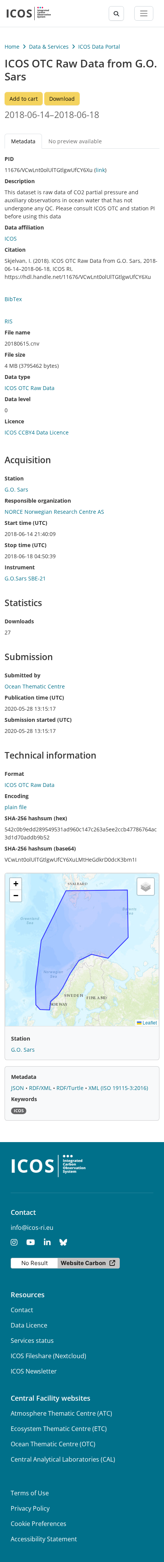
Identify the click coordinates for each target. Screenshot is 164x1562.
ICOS (11, 238)
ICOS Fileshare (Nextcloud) (48, 1356)
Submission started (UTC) (38, 719)
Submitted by (22, 675)
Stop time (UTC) (26, 545)
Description (20, 181)
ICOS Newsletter (34, 1371)
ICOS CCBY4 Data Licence (37, 432)
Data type (17, 376)
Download (62, 98)
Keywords (24, 1099)
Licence (14, 421)
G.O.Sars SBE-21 (25, 578)
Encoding (17, 796)
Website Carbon (83, 1263)
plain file (16, 807)
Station (14, 478)
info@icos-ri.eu (32, 1227)
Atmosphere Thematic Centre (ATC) (61, 1413)
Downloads (19, 621)
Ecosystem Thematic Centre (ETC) (59, 1428)
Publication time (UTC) (34, 697)
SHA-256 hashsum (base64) (40, 848)
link (100, 170)
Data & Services (49, 46)
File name (17, 332)
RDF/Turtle (70, 1088)
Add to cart (24, 98)
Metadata (23, 1076)
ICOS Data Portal (99, 46)
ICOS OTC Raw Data (30, 388)
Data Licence (29, 1325)
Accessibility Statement (44, 1539)
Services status (32, 1340)
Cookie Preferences (38, 1523)
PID (9, 158)
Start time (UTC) (26, 522)
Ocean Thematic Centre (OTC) (53, 1444)
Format (14, 773)
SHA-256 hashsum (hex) (36, 818)
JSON (18, 1088)
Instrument (20, 567)
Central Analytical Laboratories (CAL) (63, 1459)
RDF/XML (41, 1088)
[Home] (28, 13)
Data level (18, 399)
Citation (15, 249)
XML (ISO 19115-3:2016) (118, 1088)
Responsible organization (38, 500)
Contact (22, 1310)
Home (12, 46)
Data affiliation (24, 227)
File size (15, 354)
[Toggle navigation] (143, 13)
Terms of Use (30, 1493)
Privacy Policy (30, 1508)
